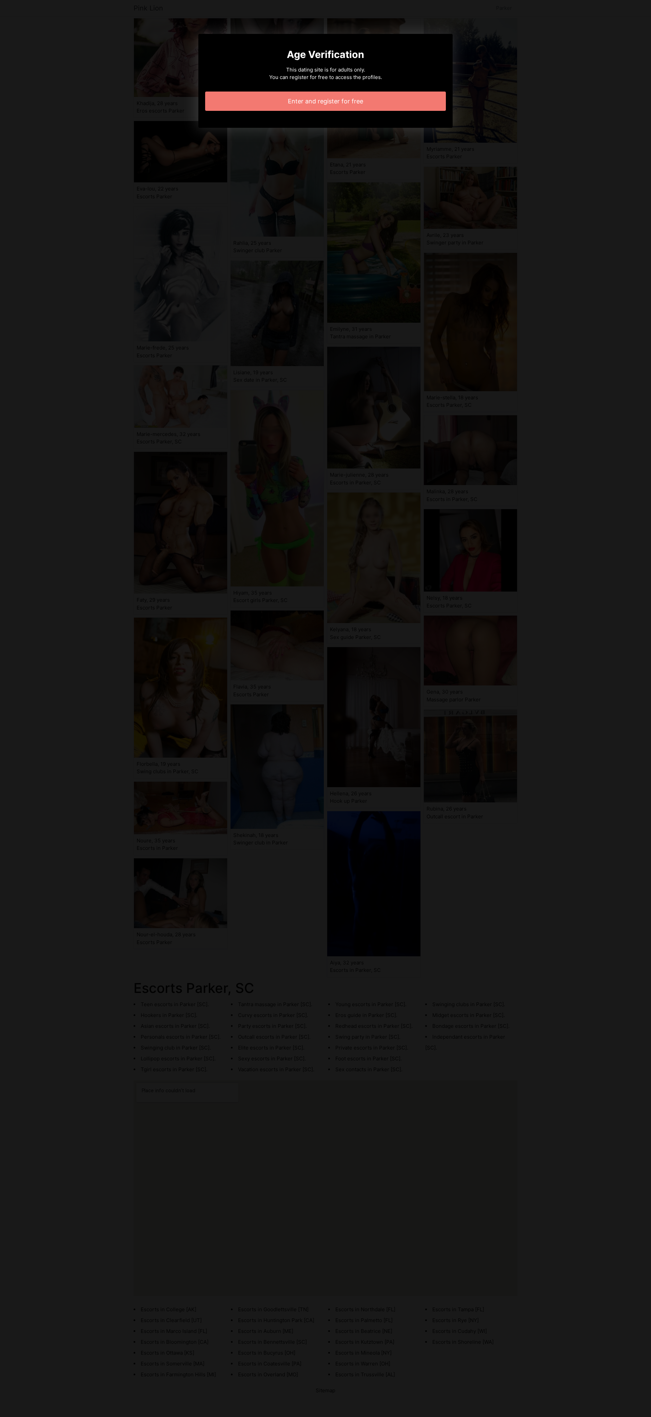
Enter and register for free (325, 101)
